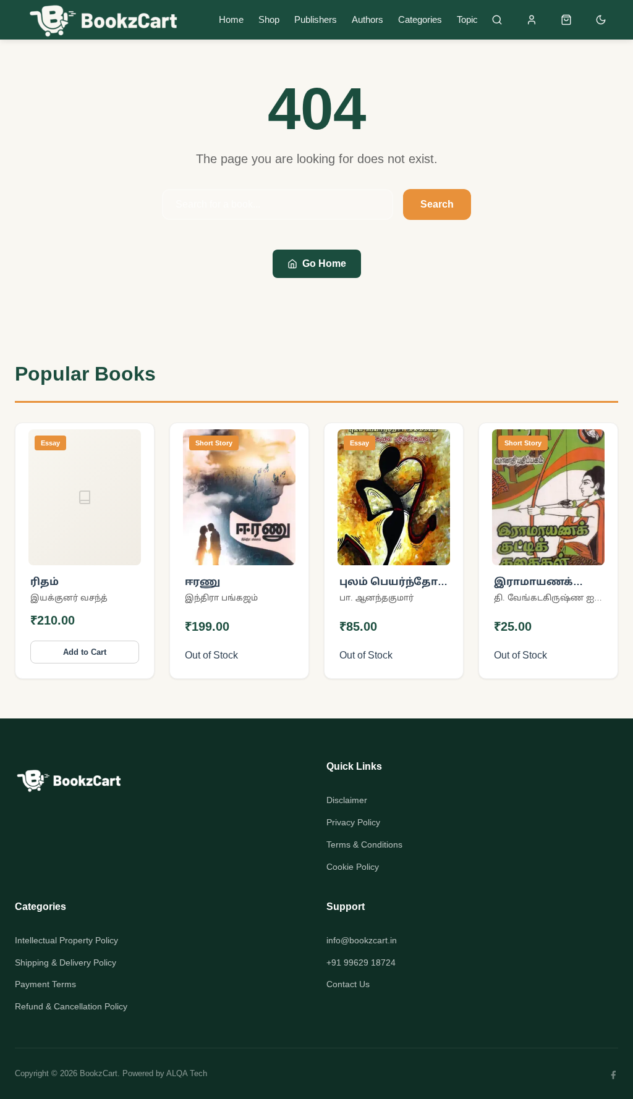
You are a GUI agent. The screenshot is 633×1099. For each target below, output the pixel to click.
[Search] (497, 19)
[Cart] (566, 19)
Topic (467, 19)
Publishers (315, 19)
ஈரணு (202, 581)
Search (437, 204)
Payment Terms (45, 984)
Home (231, 19)
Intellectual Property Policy (66, 940)
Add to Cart (84, 652)
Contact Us (348, 984)
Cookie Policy (352, 867)
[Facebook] (613, 1073)
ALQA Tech (186, 1073)
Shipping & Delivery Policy (65, 962)
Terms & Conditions (364, 844)
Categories (420, 19)
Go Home (324, 263)
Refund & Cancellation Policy (71, 1006)
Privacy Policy (353, 822)
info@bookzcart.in (361, 940)
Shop (268, 19)
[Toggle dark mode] (600, 19)
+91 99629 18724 (361, 962)
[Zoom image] (124, 548)
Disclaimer (346, 800)
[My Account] (531, 19)
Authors (367, 19)
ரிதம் (44, 581)
